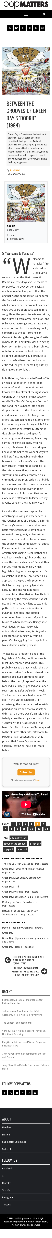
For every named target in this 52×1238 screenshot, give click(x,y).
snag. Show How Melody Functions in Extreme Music (25, 1066)
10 (24, 828)
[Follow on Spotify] (42, 28)
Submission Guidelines (14, 1141)
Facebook (7, 1168)
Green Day (7, 932)
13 (46, 828)
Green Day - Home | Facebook (18, 946)
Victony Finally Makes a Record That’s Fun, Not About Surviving (24, 1032)
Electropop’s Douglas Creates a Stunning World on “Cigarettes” (28, 960)
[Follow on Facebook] (23, 28)
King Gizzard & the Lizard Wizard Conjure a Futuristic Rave (23, 1044)
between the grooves (15, 843)
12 (39, 828)
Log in (38, 780)
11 (31, 828)
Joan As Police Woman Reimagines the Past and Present (24, 1055)
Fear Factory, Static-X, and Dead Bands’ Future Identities (22, 1001)
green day (35, 843)
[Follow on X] (10, 28)
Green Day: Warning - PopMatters (20, 891)
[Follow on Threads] (36, 28)
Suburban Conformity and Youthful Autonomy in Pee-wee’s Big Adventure (22, 1013)
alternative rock (18, 838)
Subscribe (26, 772)
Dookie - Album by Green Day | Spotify (22, 927)
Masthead (7, 1127)
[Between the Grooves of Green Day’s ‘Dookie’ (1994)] (26, 70)
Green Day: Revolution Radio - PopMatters (25, 896)
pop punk (8, 849)
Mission (6, 1134)
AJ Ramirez (15, 170)
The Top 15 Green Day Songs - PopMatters (25, 863)
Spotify (6, 1190)
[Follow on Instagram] (29, 28)
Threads (6, 1204)
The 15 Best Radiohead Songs (17, 1022)
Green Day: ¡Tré (10, 886)
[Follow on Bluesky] (16, 28)
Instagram (7, 1197)
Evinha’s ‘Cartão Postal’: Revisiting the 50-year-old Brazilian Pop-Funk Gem (25, 971)
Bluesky (6, 1183)
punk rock (22, 849)
